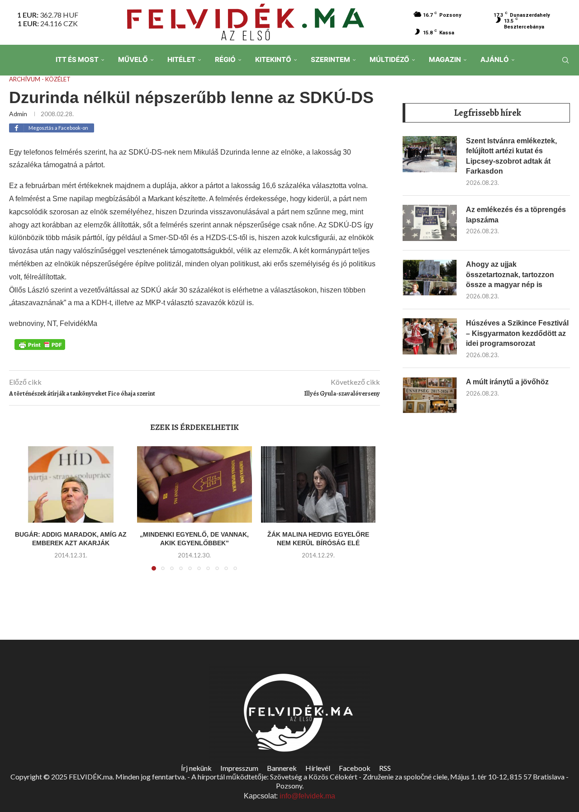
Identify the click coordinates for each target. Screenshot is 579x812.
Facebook (354, 768)
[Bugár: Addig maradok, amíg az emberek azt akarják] (71, 484)
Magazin (445, 59)
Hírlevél (317, 768)
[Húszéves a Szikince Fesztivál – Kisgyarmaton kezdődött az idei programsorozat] (430, 336)
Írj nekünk (196, 768)
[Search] (565, 60)
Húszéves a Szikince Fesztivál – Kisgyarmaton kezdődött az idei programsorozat (517, 333)
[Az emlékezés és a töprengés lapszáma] (430, 223)
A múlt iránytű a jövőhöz (507, 382)
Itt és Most (77, 59)
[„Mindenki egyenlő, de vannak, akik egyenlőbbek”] (194, 484)
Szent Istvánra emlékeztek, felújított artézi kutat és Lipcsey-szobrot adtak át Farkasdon (511, 156)
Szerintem (330, 59)
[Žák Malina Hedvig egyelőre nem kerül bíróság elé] (318, 484)
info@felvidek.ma (307, 796)
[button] (25, 513)
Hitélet (181, 59)
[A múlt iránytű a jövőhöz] (430, 395)
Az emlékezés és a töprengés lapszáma (516, 214)
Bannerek (282, 768)
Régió (225, 59)
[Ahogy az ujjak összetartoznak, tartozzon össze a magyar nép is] (430, 278)
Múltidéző (389, 59)
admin (18, 114)
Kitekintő (273, 59)
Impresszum (239, 768)
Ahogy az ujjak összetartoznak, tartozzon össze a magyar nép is (510, 274)
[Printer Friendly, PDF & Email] (39, 344)
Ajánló (494, 59)
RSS (385, 768)
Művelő (133, 59)
